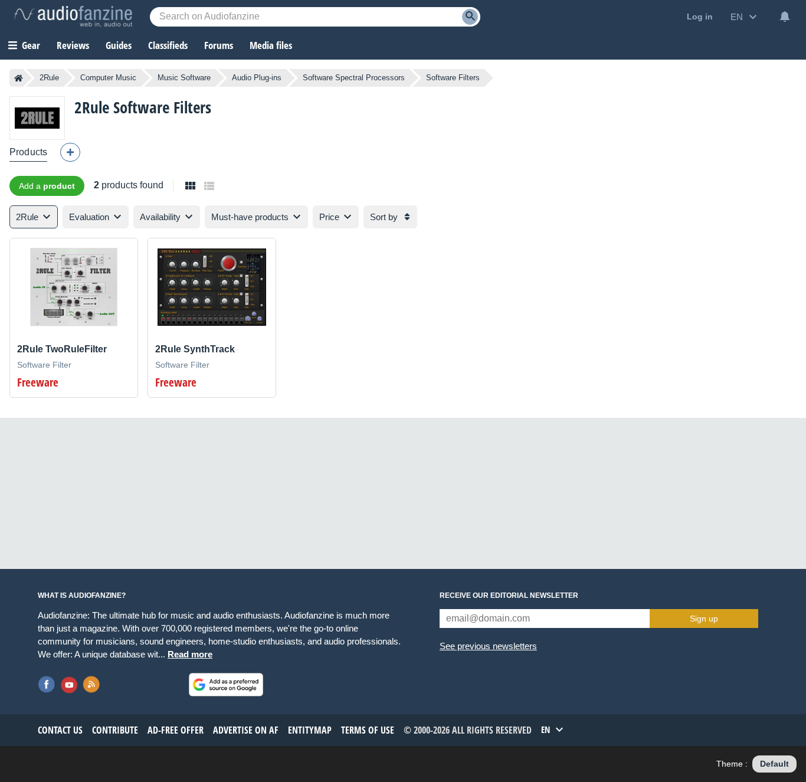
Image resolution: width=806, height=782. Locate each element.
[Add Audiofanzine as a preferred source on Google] (226, 684)
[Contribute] (70, 152)
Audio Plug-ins (256, 77)
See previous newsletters (488, 646)
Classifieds (168, 45)
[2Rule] (37, 118)
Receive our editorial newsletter (509, 595)
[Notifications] (785, 16)
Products (28, 152)
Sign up (704, 618)
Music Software (184, 77)
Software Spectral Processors (354, 77)
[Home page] (18, 78)
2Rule (49, 77)
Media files (271, 45)
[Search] (470, 17)
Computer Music (108, 77)
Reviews (73, 45)
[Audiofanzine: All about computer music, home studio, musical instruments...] (73, 16)
